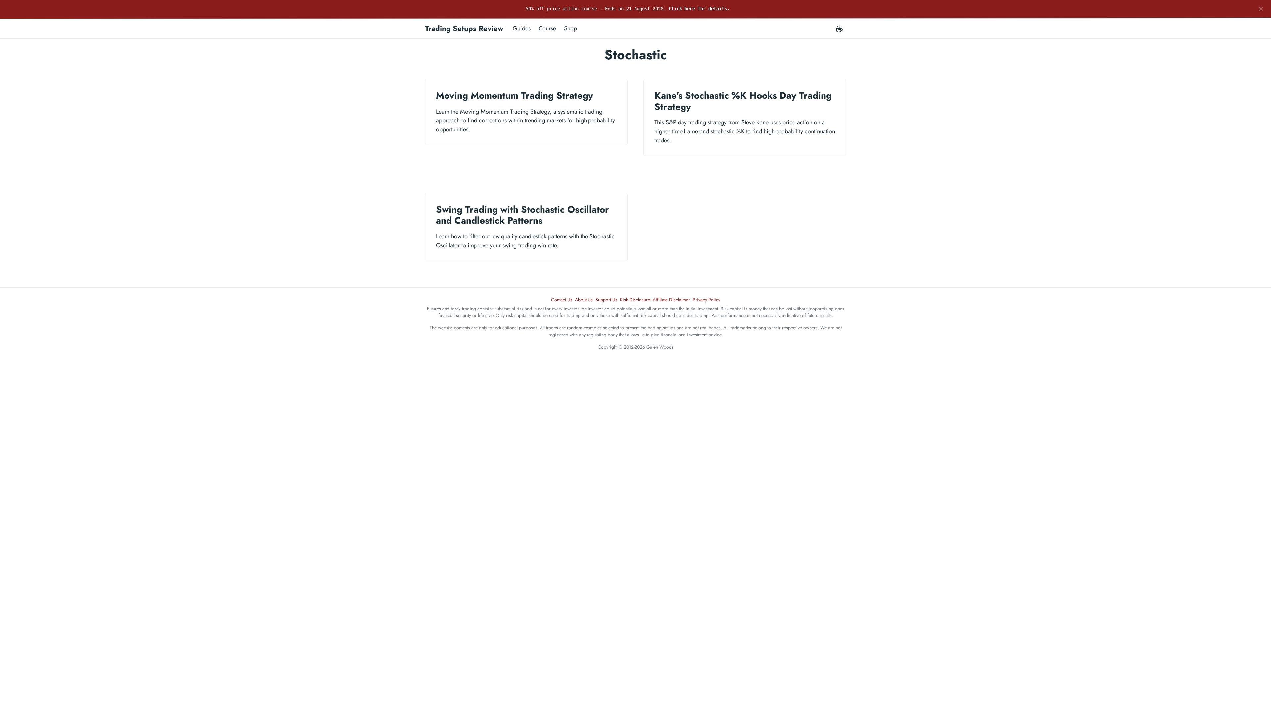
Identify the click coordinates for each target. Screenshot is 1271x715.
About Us (584, 299)
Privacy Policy (706, 299)
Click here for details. (699, 8)
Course (547, 28)
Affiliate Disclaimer (671, 299)
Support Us (606, 299)
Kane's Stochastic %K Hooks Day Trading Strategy (743, 101)
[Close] (1261, 9)
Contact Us (561, 299)
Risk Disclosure (635, 299)
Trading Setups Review (464, 28)
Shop (570, 28)
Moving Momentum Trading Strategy (514, 95)
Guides (522, 28)
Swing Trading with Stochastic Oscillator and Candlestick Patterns (522, 215)
